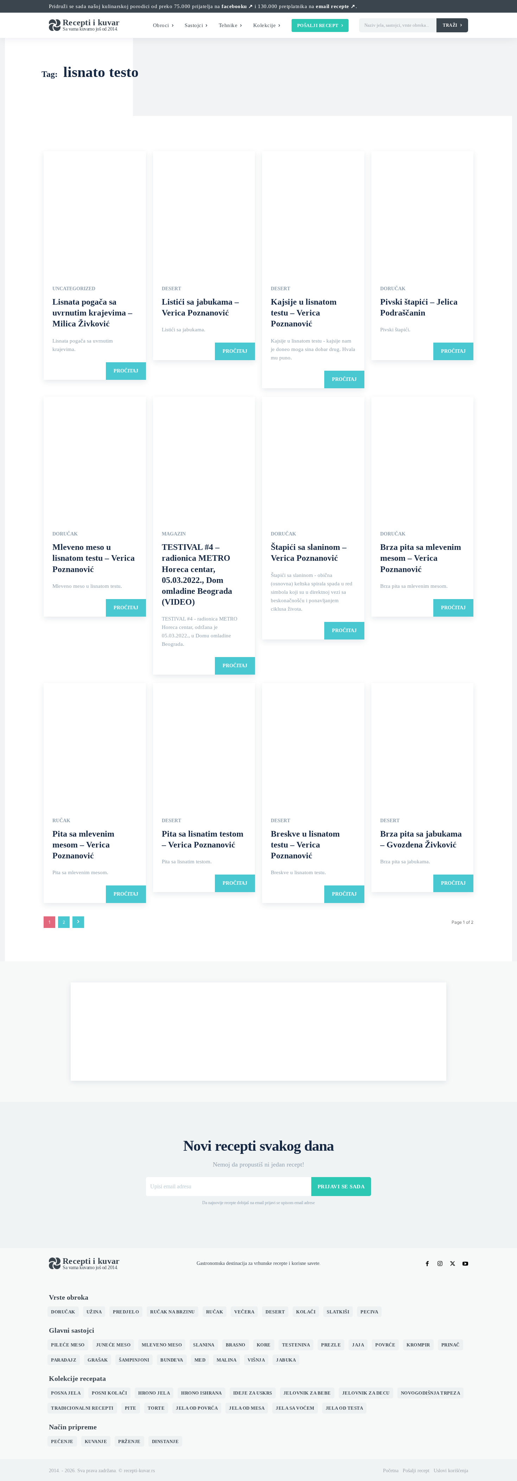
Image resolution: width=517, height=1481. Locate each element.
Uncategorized (73, 288)
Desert (171, 288)
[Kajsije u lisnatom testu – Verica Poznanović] (313, 212)
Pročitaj (126, 371)
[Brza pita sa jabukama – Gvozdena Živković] (422, 744)
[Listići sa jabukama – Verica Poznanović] (204, 212)
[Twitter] (452, 1264)
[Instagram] (440, 1264)
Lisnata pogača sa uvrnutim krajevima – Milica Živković (92, 312)
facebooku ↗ (237, 6)
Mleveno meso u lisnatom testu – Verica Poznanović (93, 558)
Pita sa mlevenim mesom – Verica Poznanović (83, 844)
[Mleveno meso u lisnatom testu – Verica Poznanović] (95, 458)
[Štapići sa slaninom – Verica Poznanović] (313, 458)
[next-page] (78, 922)
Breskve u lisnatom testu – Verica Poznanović (305, 844)
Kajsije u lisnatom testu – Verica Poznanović (304, 312)
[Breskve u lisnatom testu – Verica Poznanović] (313, 744)
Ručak (61, 820)
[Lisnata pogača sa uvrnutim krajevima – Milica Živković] (95, 212)
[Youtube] (465, 1264)
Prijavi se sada (341, 1186)
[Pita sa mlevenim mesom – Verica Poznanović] (95, 744)
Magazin (174, 534)
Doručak (393, 288)
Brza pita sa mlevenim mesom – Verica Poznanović (420, 558)
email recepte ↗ (336, 6)
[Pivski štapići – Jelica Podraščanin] (422, 212)
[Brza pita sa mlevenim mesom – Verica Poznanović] (422, 458)
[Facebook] (427, 1264)
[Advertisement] (258, 1031)
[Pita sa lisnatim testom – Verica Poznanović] (204, 744)
